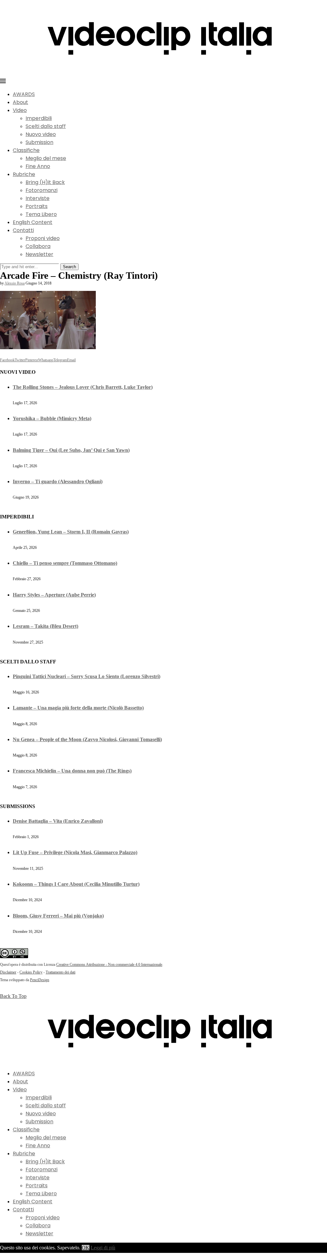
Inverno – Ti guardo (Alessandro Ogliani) (58, 481)
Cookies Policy (30, 972)
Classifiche (26, 150)
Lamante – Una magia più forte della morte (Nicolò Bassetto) (78, 707)
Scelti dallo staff (46, 126)
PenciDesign (39, 980)
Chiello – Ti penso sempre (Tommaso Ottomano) (65, 563)
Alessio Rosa (14, 283)
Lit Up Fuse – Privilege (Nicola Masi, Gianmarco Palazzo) (75, 852)
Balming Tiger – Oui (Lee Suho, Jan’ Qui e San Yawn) (71, 450)
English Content (32, 222)
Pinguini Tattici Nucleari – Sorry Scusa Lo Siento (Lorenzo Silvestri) (86, 676)
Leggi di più (103, 1247)
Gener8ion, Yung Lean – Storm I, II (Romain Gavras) (71, 531)
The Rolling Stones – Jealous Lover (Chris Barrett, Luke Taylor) (83, 387)
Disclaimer (8, 972)
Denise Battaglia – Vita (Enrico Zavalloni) (58, 821)
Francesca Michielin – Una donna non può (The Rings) (72, 770)
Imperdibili (39, 118)
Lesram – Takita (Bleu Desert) (45, 626)
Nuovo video (41, 134)
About (20, 102)
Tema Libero (41, 214)
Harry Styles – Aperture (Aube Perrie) (54, 594)
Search (69, 266)
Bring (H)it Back (45, 182)
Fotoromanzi (41, 190)
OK (85, 1247)
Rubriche (24, 174)
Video (20, 110)
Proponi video (43, 238)
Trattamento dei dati (60, 972)
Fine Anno (38, 166)
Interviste (37, 198)
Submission (39, 142)
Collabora (38, 246)
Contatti (23, 230)
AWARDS (24, 94)
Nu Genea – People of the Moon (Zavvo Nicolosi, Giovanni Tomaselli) (87, 739)
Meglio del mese (46, 158)
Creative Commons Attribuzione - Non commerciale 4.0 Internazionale (109, 964)
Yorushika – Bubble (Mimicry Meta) (52, 418)
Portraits (37, 206)
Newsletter (39, 254)
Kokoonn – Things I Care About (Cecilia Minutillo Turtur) (76, 884)
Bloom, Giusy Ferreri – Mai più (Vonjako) (58, 915)
